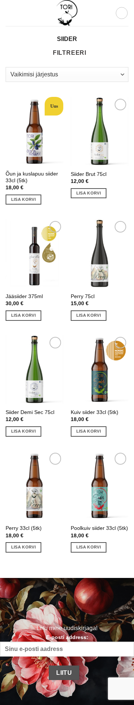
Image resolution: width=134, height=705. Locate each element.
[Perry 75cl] (99, 253)
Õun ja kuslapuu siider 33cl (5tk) (32, 177)
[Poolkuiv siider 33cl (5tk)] (99, 485)
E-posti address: (67, 637)
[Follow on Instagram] (58, 605)
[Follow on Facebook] (42, 605)
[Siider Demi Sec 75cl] (34, 369)
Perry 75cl (83, 296)
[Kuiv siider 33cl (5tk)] (99, 369)
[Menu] (10, 13)
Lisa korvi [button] (23, 199)
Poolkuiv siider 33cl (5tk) (99, 528)
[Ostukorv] (122, 13)
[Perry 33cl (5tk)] (34, 485)
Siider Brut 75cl (88, 174)
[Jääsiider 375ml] (34, 253)
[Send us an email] (75, 605)
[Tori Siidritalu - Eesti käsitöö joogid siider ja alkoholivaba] (67, 13)
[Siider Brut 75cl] (99, 131)
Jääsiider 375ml (24, 296)
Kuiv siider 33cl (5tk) (94, 412)
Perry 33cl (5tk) (24, 528)
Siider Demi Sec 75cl (30, 412)
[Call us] (91, 605)
